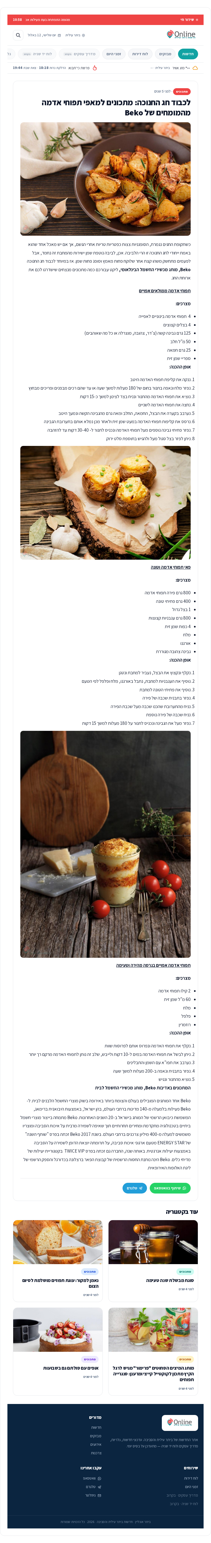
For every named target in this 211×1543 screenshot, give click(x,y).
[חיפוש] (18, 35)
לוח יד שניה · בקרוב (184, 1503)
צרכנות (96, 1452)
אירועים (95, 1444)
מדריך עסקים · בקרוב (182, 1495)
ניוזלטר (90, 1495)
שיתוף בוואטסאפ (167, 1188)
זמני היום (114, 53)
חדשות (188, 53)
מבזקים (165, 53)
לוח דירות (140, 53)
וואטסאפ (89, 1478)
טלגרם (132, 1188)
